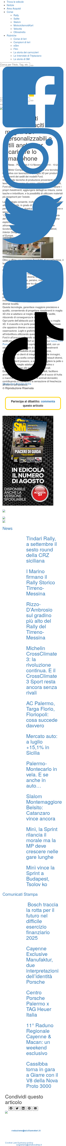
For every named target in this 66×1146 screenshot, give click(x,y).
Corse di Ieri (20, 38)
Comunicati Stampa (20, 894)
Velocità (18, 28)
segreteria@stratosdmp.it (29, 1144)
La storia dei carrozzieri (26, 52)
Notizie (10, 5)
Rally (16, 15)
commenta (48, 401)
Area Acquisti (14, 8)
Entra (28, 383)
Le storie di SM (22, 59)
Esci (12, 383)
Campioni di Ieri (22, 42)
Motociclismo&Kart (23, 25)
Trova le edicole (15, 1)
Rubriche (11, 35)
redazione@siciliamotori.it (26, 1130)
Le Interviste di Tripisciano (27, 55)
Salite (16, 18)
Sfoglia (6, 383)
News (8, 528)
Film (16, 49)
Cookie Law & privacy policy (19, 1142)
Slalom (17, 22)
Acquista (20, 383)
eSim (16, 45)
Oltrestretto (20, 32)
